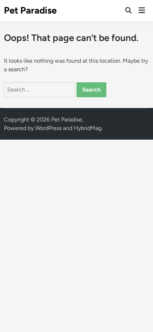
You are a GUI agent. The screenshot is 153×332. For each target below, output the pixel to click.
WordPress (48, 128)
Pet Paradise (30, 10)
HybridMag (87, 128)
